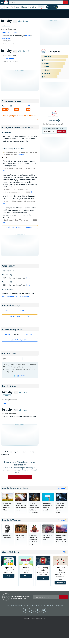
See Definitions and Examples (53, 124)
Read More (21, 154)
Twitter (31, 610)
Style (4, 359)
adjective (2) (23, 51)
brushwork (6, 334)
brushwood (6, 38)
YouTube (37, 610)
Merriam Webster (6, 597)
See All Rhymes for (19, 316)
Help (7, 605)
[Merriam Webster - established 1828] (6, 2)
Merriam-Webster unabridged (20, 477)
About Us (14, 605)
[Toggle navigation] (2, 2)
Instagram (43, 610)
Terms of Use (59, 605)
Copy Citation (20, 376)
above (27, 278)
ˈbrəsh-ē (6, 396)
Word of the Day (54, 117)
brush (27, 36)
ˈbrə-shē (5, 25)
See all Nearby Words (19, 340)
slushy (22, 310)
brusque (29, 334)
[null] (58, 120)
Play (8, 576)
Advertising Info (29, 605)
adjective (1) (23, 21)
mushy (5, 310)
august (53, 120)
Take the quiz (60, 583)
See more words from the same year (15, 296)
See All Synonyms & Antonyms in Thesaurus (19, 116)
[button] (41, 7)
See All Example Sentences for (19, 227)
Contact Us (39, 605)
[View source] (4, 171)
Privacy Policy (48, 605)
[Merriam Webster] (54, 113)
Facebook (25, 610)
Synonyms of (8, 32)
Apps (20, 605)
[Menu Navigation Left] (2, 7)
